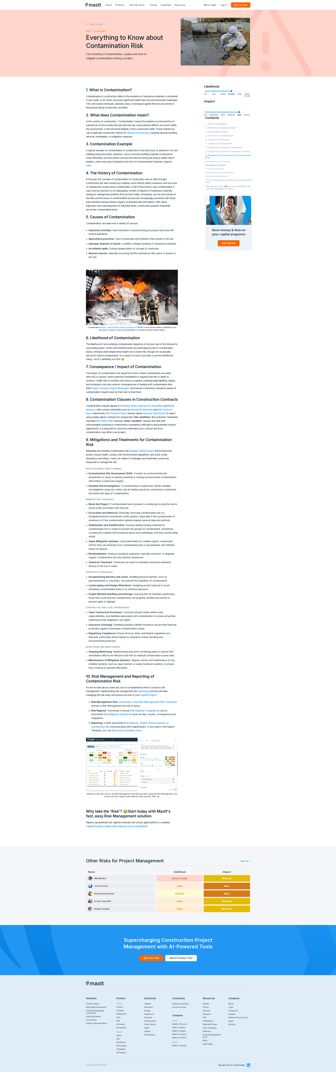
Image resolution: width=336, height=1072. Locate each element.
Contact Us (233, 1011)
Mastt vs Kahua (178, 1027)
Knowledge (121, 1046)
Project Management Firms (212, 1036)
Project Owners (92, 1004)
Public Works (150, 1024)
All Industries (149, 1035)
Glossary (206, 1011)
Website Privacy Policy (238, 1017)
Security (231, 1024)
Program (120, 1010)
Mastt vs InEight (179, 1031)
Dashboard (121, 1014)
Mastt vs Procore (179, 1024)
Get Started (228, 243)
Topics (206, 1007)
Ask (118, 1039)
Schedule (120, 1024)
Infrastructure (150, 1021)
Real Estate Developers (96, 1007)
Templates (120, 1049)
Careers (231, 1014)
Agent (119, 1035)
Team (230, 1007)
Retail (146, 1028)
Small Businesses (93, 1016)
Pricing (153, 5)
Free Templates (209, 1028)
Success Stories (179, 1007)
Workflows (121, 1042)
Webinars (207, 1031)
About (109, 5)
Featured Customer (180, 1004)
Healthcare (149, 1014)
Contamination (99, 31)
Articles (206, 1004)
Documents (121, 1027)
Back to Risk (96, 24)
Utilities (147, 1031)
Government (91, 1020)
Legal (230, 1021)
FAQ (204, 1017)
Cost (118, 1017)
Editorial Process (210, 1024)
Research (207, 1014)
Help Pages (208, 1044)
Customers (166, 5)
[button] (121, 5)
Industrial (148, 1017)
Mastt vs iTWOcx (179, 1038)
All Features (121, 1052)
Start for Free (240, 5)
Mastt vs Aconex (179, 1034)
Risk (118, 1021)
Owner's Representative (96, 1023)
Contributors (208, 1021)
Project (119, 1007)
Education (148, 1007)
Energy (147, 1011)
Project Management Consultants (95, 1012)
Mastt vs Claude (179, 1045)
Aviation (147, 1004)
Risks (88, 31)
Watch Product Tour (181, 958)
